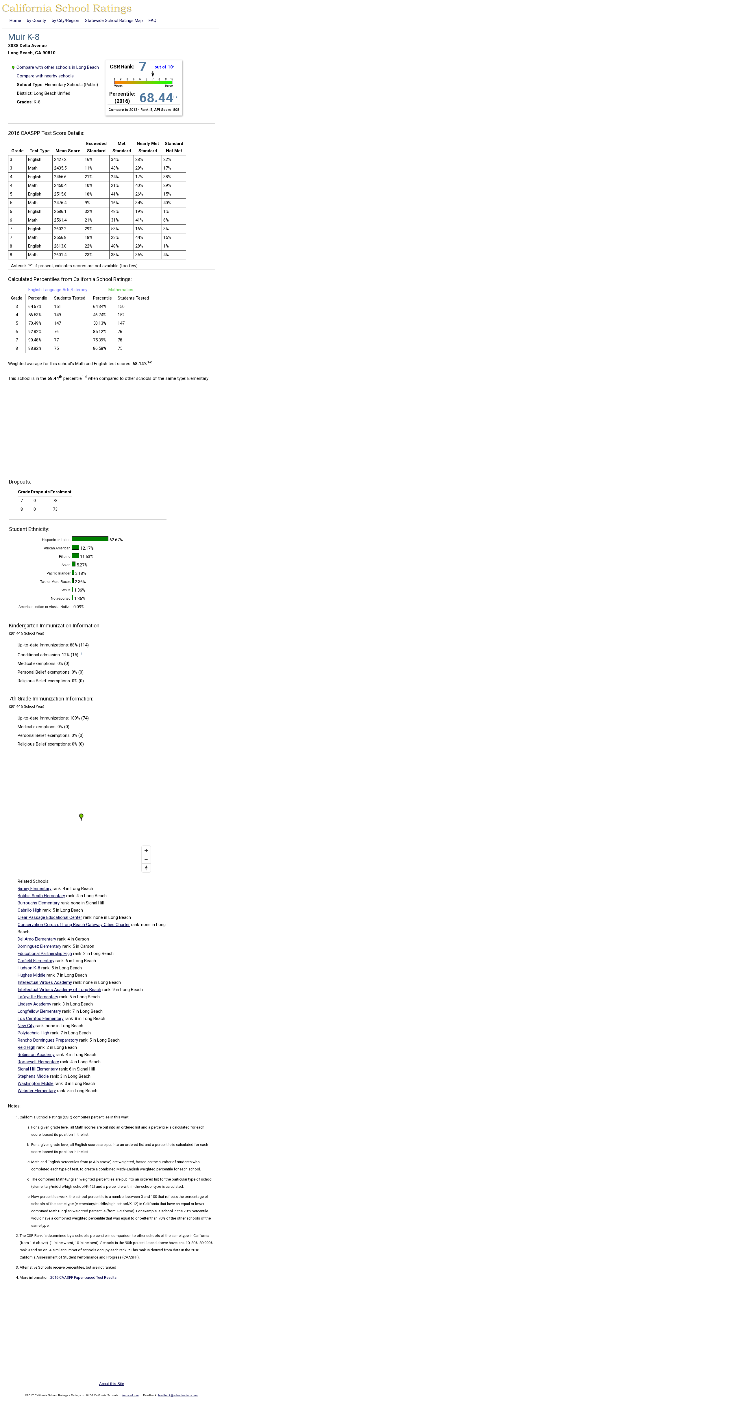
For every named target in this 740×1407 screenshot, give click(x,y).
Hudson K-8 (29, 968)
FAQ (152, 20)
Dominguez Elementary (39, 946)
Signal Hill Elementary (38, 1069)
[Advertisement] (56, 428)
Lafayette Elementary (38, 996)
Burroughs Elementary (39, 903)
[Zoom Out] (146, 859)
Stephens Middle (33, 1076)
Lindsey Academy (34, 1004)
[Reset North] (146, 867)
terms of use (130, 1395)
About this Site (111, 1384)
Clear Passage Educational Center (50, 917)
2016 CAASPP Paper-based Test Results (83, 1277)
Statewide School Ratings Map (114, 20)
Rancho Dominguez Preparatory (48, 1040)
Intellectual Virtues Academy (45, 982)
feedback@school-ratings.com (178, 1395)
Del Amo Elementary (37, 939)
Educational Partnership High (45, 953)
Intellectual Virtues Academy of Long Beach (59, 989)
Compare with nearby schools (45, 76)
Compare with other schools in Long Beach (58, 67)
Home (15, 20)
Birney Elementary (34, 888)
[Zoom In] (146, 850)
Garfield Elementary (36, 960)
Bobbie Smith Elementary (41, 895)
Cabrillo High (29, 910)
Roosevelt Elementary (38, 1061)
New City (26, 1025)
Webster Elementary (37, 1090)
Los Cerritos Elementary (41, 1018)
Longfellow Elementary (39, 1011)
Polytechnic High (33, 1033)
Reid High (26, 1047)
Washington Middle (35, 1083)
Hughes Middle (31, 975)
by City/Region (65, 20)
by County (36, 20)
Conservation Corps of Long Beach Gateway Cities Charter (74, 924)
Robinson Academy (36, 1054)
